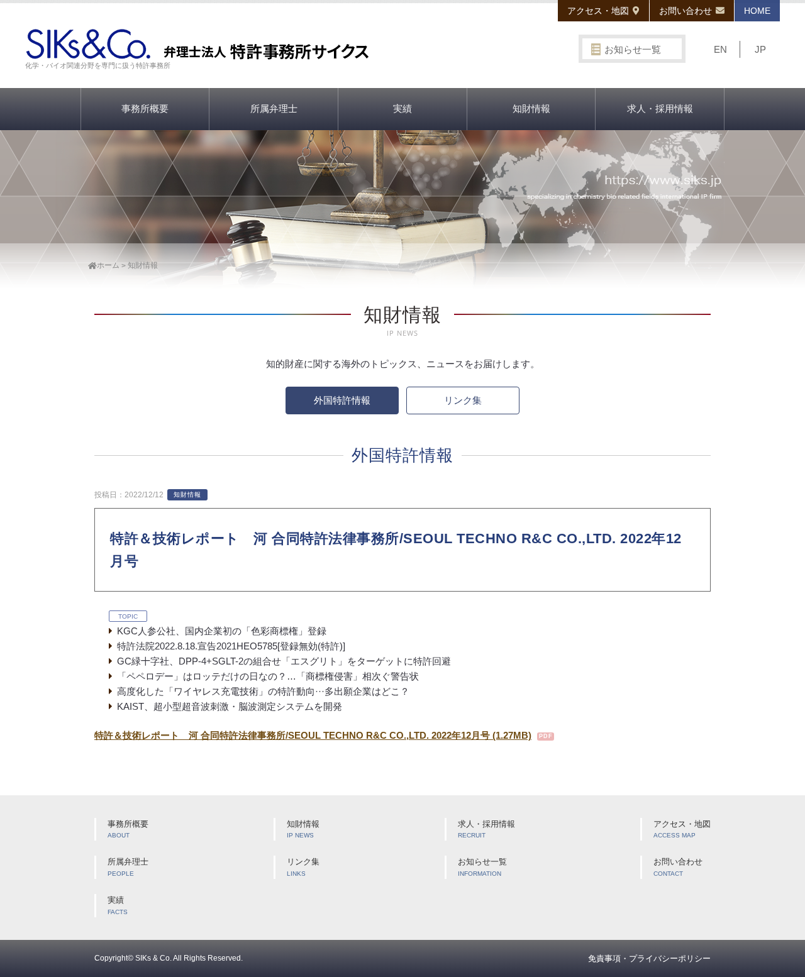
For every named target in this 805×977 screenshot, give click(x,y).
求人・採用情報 (660, 108)
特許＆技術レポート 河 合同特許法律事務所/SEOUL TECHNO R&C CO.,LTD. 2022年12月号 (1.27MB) (312, 735)
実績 (402, 108)
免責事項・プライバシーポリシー (649, 958)
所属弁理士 (273, 108)
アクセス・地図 (598, 11)
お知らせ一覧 (632, 49)
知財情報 (531, 108)
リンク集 (463, 400)
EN (720, 49)
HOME (757, 11)
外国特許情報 (342, 400)
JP (760, 49)
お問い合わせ (685, 11)
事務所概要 (145, 108)
